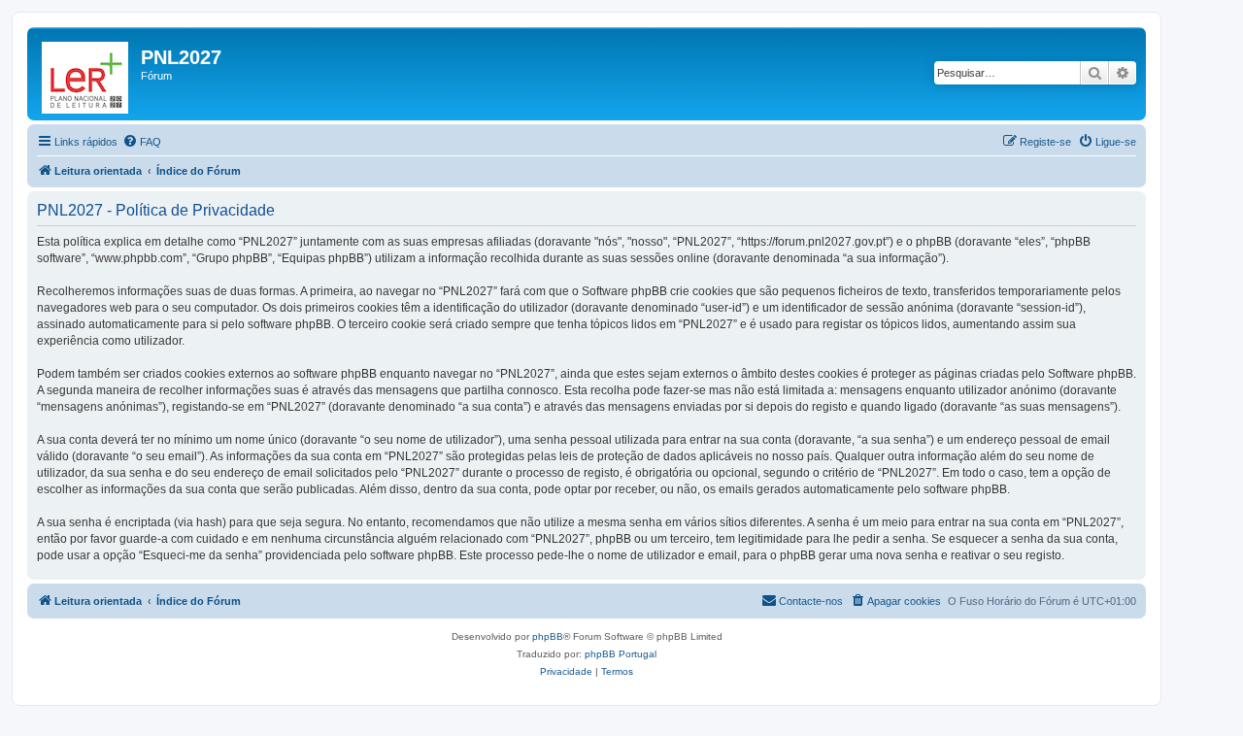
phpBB (547, 636)
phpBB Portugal (620, 654)
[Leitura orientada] (86, 74)
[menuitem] (141, 141)
